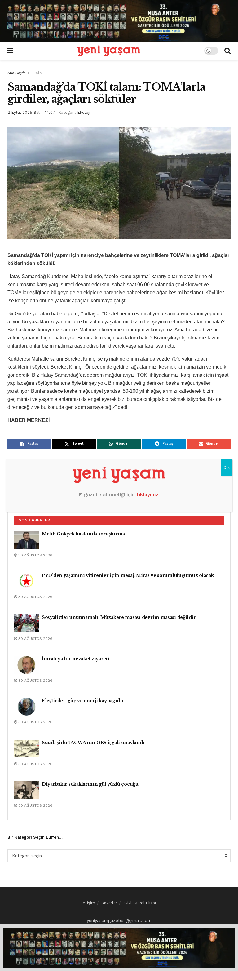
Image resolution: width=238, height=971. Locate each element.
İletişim (87, 903)
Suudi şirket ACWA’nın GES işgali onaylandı (93, 742)
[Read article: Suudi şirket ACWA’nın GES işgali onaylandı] (26, 748)
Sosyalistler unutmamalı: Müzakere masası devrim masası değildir (119, 617)
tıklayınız (147, 495)
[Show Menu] (10, 51)
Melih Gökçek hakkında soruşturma (83, 534)
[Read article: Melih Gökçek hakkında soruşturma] (26, 540)
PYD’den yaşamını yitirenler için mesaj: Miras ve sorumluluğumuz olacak (128, 575)
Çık (227, 467)
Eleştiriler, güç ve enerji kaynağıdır (83, 700)
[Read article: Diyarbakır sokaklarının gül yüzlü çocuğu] (26, 790)
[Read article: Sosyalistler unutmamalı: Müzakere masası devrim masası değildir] (26, 623)
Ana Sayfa (16, 73)
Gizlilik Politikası (140, 903)
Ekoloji (37, 73)
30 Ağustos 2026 (34, 555)
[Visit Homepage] (108, 50)
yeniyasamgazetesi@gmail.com (119, 920)
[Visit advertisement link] (119, 21)
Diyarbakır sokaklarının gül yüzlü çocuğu (90, 784)
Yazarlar (109, 903)
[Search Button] (227, 51)
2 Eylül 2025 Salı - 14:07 (31, 112)
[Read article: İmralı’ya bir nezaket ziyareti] (26, 665)
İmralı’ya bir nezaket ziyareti (75, 659)
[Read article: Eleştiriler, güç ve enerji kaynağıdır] (26, 707)
